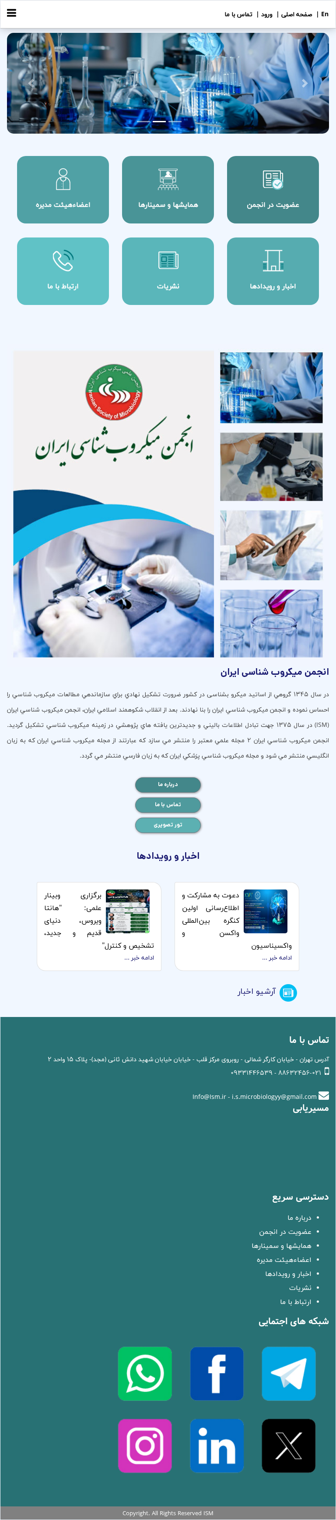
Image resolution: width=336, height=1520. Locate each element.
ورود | (263, 15)
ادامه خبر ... (277, 958)
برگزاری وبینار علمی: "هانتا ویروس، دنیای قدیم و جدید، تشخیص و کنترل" (99, 921)
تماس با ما (238, 15)
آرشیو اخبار (257, 992)
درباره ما (168, 784)
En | (321, 15)
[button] (31, 83)
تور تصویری (168, 825)
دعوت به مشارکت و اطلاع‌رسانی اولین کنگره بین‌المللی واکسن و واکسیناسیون (237, 921)
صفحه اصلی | (293, 15)
